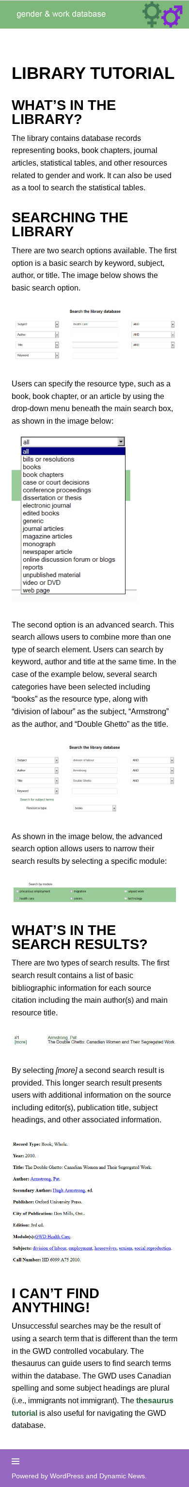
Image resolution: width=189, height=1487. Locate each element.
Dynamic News (122, 1476)
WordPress (67, 1476)
